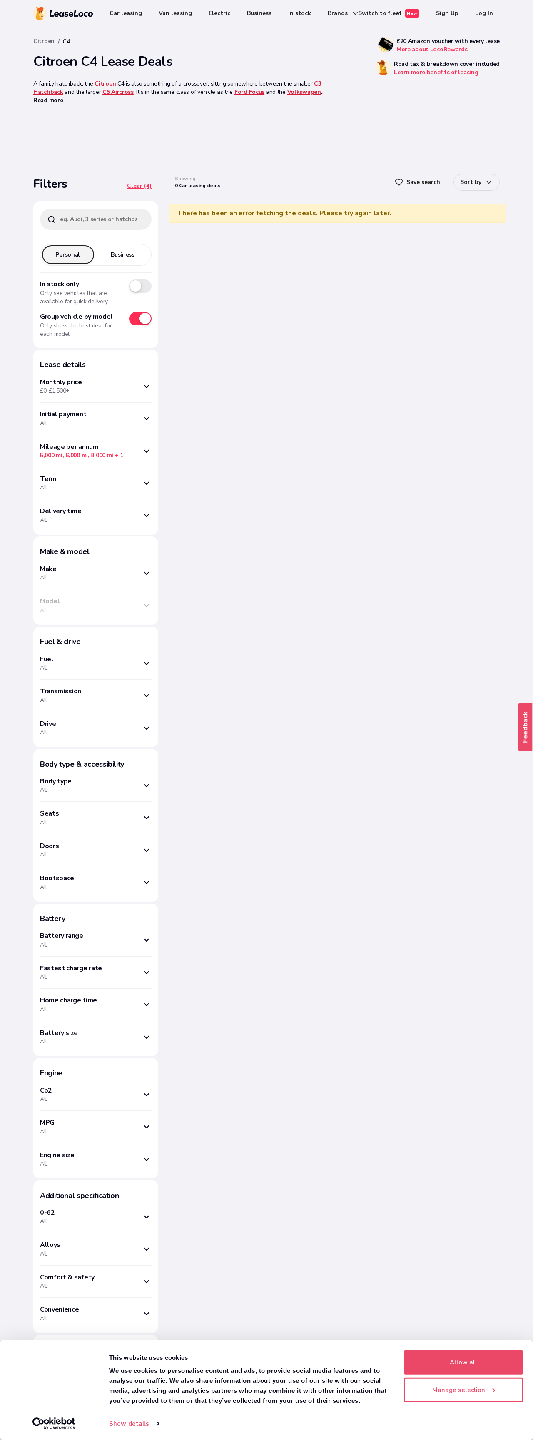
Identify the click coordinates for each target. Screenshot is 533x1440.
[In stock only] (140, 286)
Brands (338, 13)
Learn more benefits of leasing (436, 72)
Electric (219, 13)
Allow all (463, 1362)
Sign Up (447, 13)
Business (259, 13)
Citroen (44, 41)
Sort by (470, 182)
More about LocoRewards (432, 49)
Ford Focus (249, 92)
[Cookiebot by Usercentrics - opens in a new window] (53, 1423)
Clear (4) (139, 186)
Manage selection (458, 1389)
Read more (48, 100)
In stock (299, 13)
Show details (129, 1424)
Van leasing (175, 13)
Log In (484, 13)
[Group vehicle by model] (140, 318)
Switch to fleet (388, 13)
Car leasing (126, 13)
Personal (67, 255)
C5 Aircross (118, 92)
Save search (423, 182)
